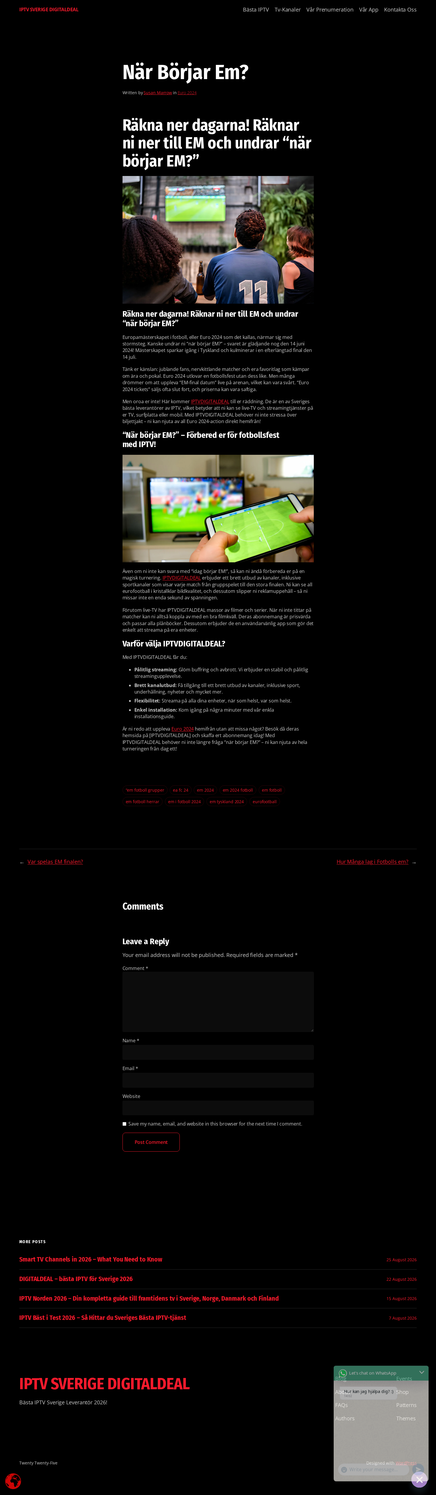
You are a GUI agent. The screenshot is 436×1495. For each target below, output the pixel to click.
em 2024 (205, 790)
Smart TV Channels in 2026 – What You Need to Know (90, 1259)
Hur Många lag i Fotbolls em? (372, 861)
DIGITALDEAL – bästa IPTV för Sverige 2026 (76, 1279)
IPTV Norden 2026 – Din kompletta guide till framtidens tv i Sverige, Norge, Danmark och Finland (149, 1298)
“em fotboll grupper (145, 790)
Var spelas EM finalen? (55, 861)
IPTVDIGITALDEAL (210, 401)
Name (130, 1040)
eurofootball (265, 801)
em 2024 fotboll (238, 790)
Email (130, 1068)
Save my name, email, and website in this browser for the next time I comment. (215, 1124)
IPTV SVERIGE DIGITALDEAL (48, 9)
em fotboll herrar (142, 801)
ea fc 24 (180, 790)
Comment (135, 968)
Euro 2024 (187, 92)
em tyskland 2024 (227, 801)
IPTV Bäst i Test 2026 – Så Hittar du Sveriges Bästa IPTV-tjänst (102, 1318)
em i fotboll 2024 (184, 801)
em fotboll (272, 790)
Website (131, 1096)
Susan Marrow (158, 92)
